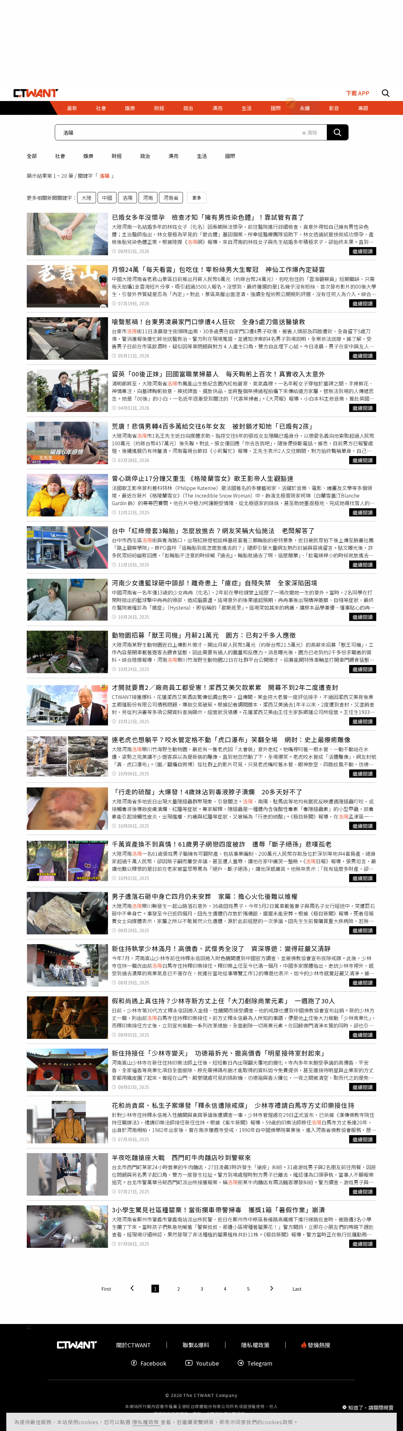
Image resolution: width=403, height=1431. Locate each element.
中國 (107, 197)
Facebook (153, 1363)
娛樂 (88, 156)
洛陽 (127, 197)
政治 (145, 156)
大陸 (87, 197)
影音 (334, 107)
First (106, 1289)
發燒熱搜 (318, 1345)
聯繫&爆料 (196, 1345)
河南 (148, 197)
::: (29, 117)
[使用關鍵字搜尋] (337, 132)
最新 (72, 108)
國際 (230, 156)
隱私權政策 (146, 1422)
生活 (202, 156)
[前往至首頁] (36, 93)
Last (297, 1289)
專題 (363, 107)
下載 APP (357, 93)
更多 (196, 197)
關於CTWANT (133, 1345)
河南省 (171, 197)
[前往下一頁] (271, 1289)
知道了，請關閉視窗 (371, 1407)
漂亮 (173, 156)
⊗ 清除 (309, 132)
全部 (32, 156)
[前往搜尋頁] (385, 93)
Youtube (207, 1363)
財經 (117, 156)
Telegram (259, 1363)
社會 (60, 156)
